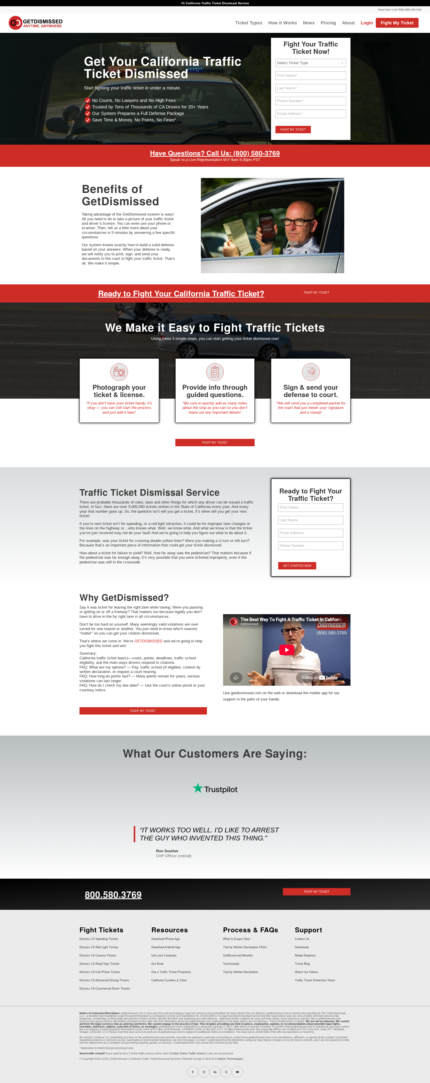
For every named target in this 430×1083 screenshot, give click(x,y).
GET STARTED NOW (297, 565)
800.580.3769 (113, 894)
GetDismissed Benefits (238, 955)
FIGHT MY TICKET (293, 129)
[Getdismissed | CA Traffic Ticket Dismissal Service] (36, 23)
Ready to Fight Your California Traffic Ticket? (181, 293)
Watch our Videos (306, 972)
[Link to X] (226, 1071)
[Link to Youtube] (237, 1071)
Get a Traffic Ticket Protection (171, 972)
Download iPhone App (165, 939)
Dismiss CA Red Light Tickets (99, 947)
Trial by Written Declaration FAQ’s (245, 947)
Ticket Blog (302, 963)
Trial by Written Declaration (240, 972)
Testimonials (231, 963)
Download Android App (165, 947)
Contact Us (302, 939)
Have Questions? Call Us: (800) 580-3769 (215, 153)
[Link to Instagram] (203, 1071)
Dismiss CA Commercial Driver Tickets (105, 988)
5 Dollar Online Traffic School (187, 1053)
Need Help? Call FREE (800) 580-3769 (399, 9)
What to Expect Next (236, 939)
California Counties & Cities (169, 980)
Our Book (157, 963)
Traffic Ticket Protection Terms (315, 980)
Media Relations (305, 955)
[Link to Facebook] (192, 1071)
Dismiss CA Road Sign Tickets (100, 963)
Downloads (302, 947)
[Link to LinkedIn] (215, 1071)
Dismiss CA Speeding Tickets (99, 939)
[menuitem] (398, 9)
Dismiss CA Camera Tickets (98, 955)
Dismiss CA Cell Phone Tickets (100, 972)
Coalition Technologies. (229, 1058)
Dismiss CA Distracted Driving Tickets (104, 980)
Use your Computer (163, 955)
